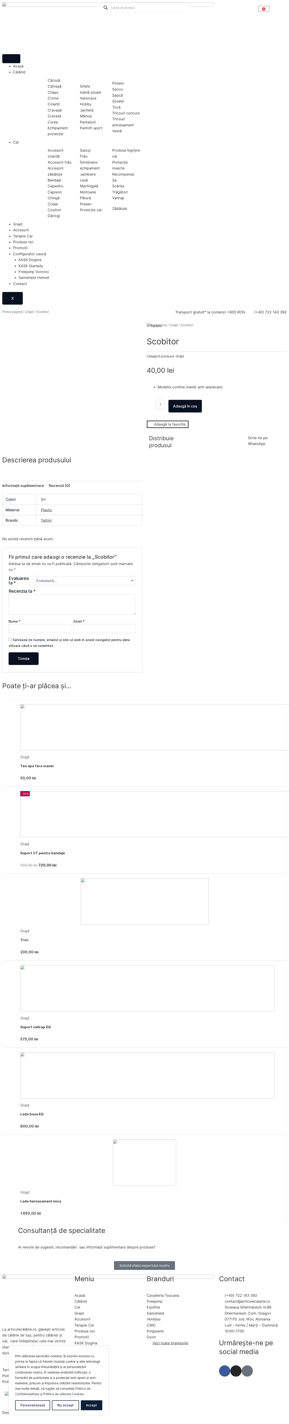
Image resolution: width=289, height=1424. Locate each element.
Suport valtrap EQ (35, 1027)
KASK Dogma (30, 259)
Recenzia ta (22, 591)
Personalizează (33, 1405)
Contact (20, 283)
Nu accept (65, 1405)
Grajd (17, 224)
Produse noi (23, 242)
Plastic (46, 510)
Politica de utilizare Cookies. (64, 1394)
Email (79, 621)
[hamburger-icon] (11, 58)
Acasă (18, 66)
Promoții (20, 247)
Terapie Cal (23, 236)
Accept (91, 1405)
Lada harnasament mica (40, 1201)
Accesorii (21, 230)
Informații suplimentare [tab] (23, 485)
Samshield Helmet (34, 277)
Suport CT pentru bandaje (42, 853)
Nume (15, 621)
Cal (16, 142)
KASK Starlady (31, 266)
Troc (24, 940)
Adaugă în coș (185, 406)
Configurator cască (29, 254)
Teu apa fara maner (37, 766)
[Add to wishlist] (11, 331)
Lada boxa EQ (32, 1114)
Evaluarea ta (19, 580)
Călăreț (19, 72)
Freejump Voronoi (34, 271)
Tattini (46, 520)
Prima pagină (12, 312)
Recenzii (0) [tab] (59, 485)
